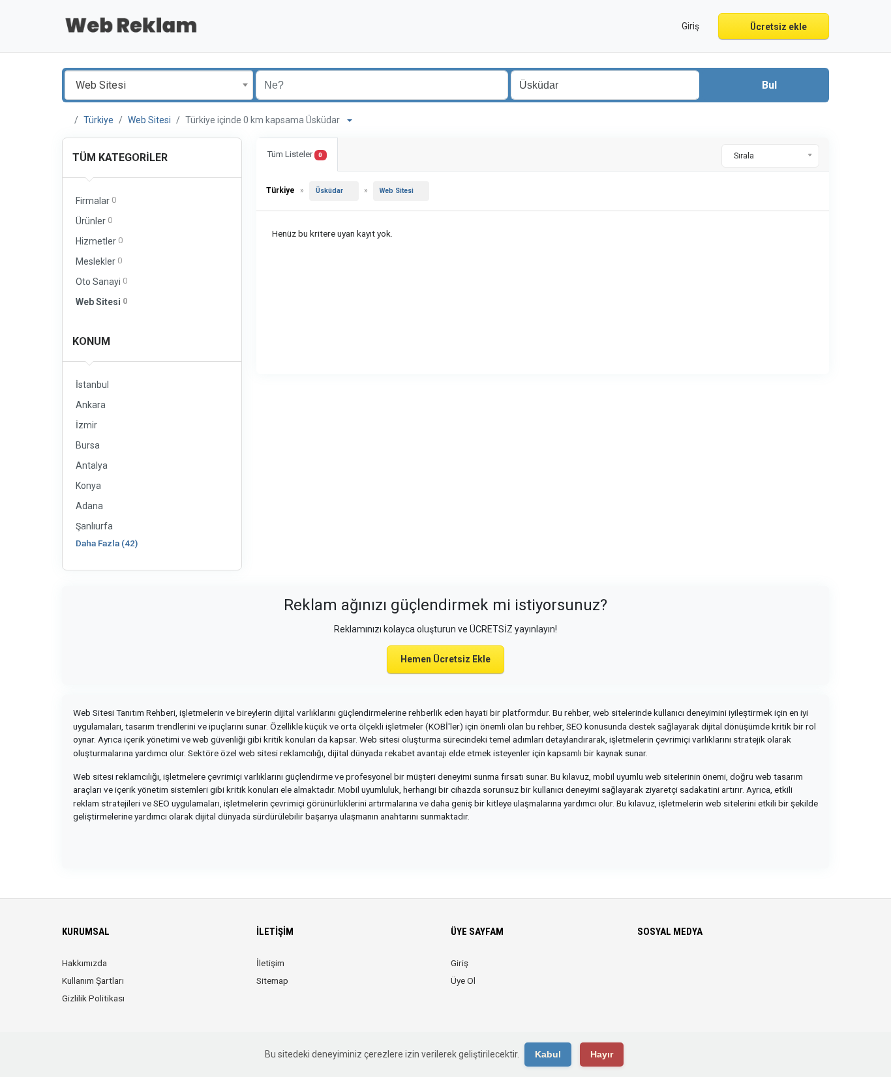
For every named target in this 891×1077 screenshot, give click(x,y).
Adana (89, 506)
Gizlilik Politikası (93, 998)
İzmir (86, 425)
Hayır (601, 1054)
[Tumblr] (737, 971)
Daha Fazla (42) (107, 543)
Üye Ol (463, 980)
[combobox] (159, 85)
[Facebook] (645, 971)
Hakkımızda (84, 963)
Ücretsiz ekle (777, 27)
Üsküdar (329, 190)
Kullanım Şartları (93, 980)
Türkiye (98, 120)
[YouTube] (718, 971)
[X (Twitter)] (664, 971)
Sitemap (272, 980)
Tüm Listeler (294, 154)
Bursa (88, 445)
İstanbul (92, 384)
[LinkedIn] (682, 971)
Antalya (92, 465)
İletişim (270, 963)
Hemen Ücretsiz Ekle (445, 659)
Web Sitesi (149, 120)
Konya (88, 485)
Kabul (548, 1054)
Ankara (91, 405)
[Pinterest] (700, 971)
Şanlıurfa (94, 526)
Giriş (459, 963)
